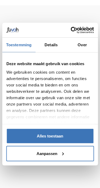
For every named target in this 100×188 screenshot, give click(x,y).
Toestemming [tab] (18, 45)
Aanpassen (47, 153)
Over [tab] (82, 45)
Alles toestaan (50, 136)
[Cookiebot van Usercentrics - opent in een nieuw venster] (71, 30)
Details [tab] (51, 45)
